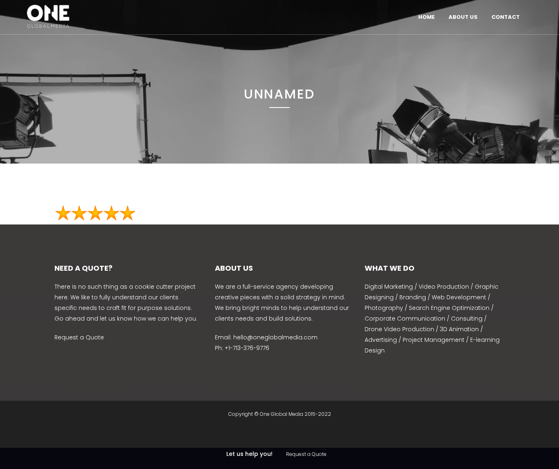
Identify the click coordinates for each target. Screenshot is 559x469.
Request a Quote (79, 337)
